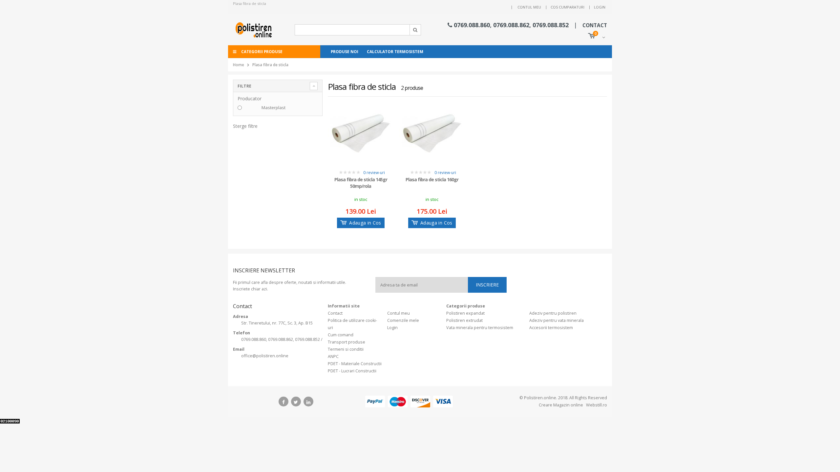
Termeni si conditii (346, 349)
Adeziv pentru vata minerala (556, 320)
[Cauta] (415, 30)
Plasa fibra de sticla (270, 65)
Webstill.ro (596, 405)
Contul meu (529, 7)
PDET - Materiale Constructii (355, 363)
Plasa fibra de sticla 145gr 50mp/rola (360, 182)
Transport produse (346, 342)
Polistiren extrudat (464, 320)
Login (599, 7)
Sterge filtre (245, 126)
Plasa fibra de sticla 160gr (432, 179)
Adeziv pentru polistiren (553, 313)
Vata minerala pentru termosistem (479, 327)
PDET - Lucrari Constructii (352, 371)
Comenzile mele (403, 320)
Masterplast (273, 107)
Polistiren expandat (465, 313)
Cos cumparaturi (567, 7)
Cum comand (340, 335)
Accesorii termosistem (551, 327)
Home (238, 65)
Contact (335, 313)
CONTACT (594, 25)
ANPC (333, 356)
